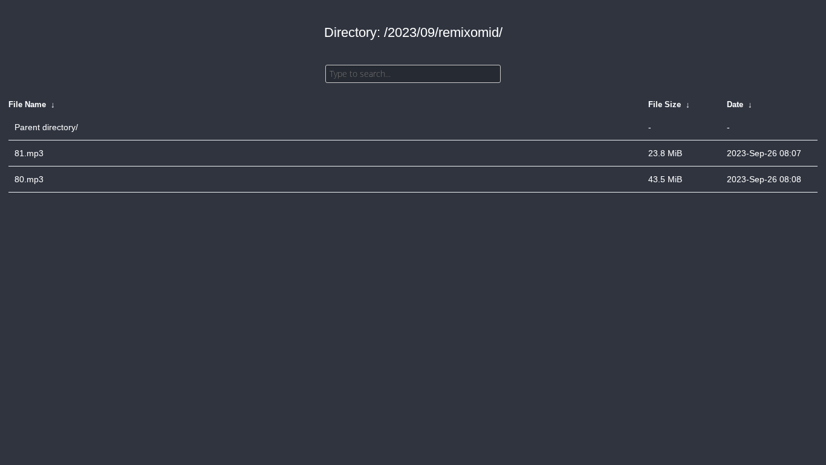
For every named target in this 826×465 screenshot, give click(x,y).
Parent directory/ (46, 127)
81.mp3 (29, 153)
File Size (664, 104)
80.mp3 (29, 179)
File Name (27, 104)
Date (735, 104)
